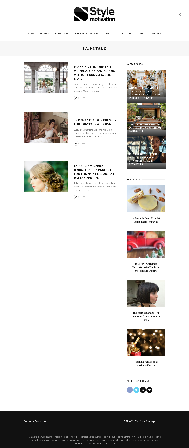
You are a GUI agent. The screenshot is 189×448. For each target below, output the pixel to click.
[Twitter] (136, 390)
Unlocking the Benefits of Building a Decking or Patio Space (145, 127)
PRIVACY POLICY (133, 421)
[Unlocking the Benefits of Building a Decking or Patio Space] (146, 116)
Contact (28, 421)
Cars (120, 34)
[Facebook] (130, 390)
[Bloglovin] (149, 390)
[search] (180, 15)
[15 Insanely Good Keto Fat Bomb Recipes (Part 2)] (146, 198)
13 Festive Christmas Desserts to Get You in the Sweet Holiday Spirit (146, 267)
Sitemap (150, 421)
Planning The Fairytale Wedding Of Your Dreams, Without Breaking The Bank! (95, 73)
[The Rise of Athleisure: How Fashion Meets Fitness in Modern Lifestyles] (146, 149)
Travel (108, 34)
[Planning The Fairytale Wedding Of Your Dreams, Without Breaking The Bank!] (46, 77)
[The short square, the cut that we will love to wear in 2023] (146, 293)
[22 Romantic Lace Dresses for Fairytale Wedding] (46, 127)
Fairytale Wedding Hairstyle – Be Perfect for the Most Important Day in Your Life (94, 171)
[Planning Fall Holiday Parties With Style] (146, 342)
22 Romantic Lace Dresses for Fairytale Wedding (95, 122)
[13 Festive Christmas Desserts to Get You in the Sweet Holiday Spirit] (146, 244)
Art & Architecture (86, 34)
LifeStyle (155, 34)
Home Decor (62, 34)
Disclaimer (40, 421)
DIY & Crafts (136, 34)
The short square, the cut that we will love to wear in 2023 (146, 316)
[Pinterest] (143, 390)
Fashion (44, 34)
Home (31, 34)
